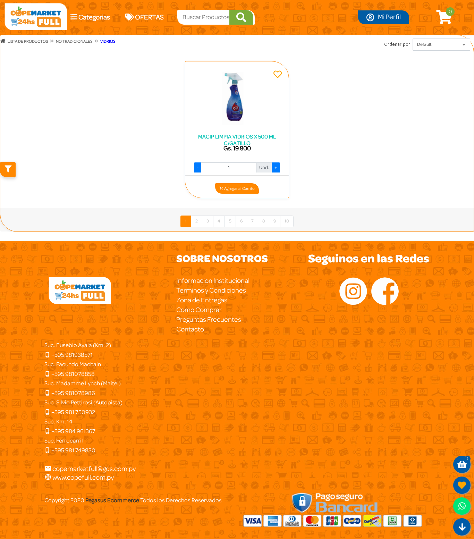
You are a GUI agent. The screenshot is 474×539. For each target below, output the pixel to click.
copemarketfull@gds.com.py (94, 468)
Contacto (190, 329)
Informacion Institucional (212, 280)
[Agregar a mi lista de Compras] (277, 75)
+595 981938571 (71, 355)
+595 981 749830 (72, 450)
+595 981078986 (72, 393)
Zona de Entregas (201, 300)
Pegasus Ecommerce (112, 500)
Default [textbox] (424, 44)
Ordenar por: (398, 44)
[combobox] (441, 45)
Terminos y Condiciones (211, 290)
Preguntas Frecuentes (208, 319)
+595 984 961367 (72, 431)
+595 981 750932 (72, 412)
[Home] (3, 41)
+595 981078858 (72, 374)
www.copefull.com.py (82, 477)
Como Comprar (199, 309)
